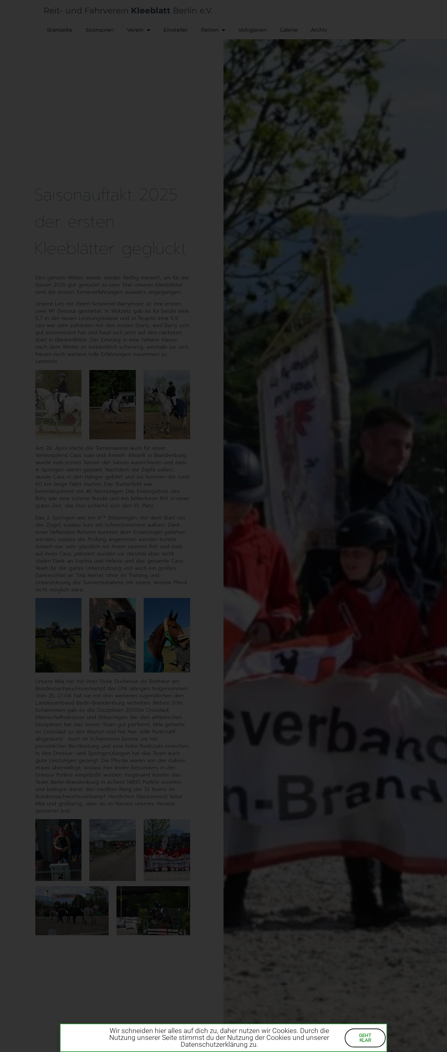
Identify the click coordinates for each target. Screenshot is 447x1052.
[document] (223, 526)
